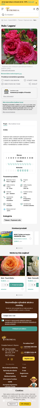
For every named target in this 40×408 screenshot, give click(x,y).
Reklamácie (10, 373)
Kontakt (24, 376)
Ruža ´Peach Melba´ (8, 278)
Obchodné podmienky (10, 368)
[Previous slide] (4, 46)
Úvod (24, 368)
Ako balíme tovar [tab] (14, 124)
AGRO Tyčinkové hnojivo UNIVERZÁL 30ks (22, 235)
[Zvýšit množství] (8, 285)
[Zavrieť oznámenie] (36, 3)
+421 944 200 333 (30, 347)
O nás (24, 370)
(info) (20, 73)
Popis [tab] (5, 124)
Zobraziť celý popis (8, 70)
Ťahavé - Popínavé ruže (12, 220)
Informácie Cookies (10, 379)
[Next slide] (34, 46)
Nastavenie (13, 404)
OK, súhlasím (25, 404)
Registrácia (24, 373)
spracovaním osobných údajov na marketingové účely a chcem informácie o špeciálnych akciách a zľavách (20, 322)
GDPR (10, 382)
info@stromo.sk (30, 352)
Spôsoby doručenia (10, 370)
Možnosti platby (10, 376)
